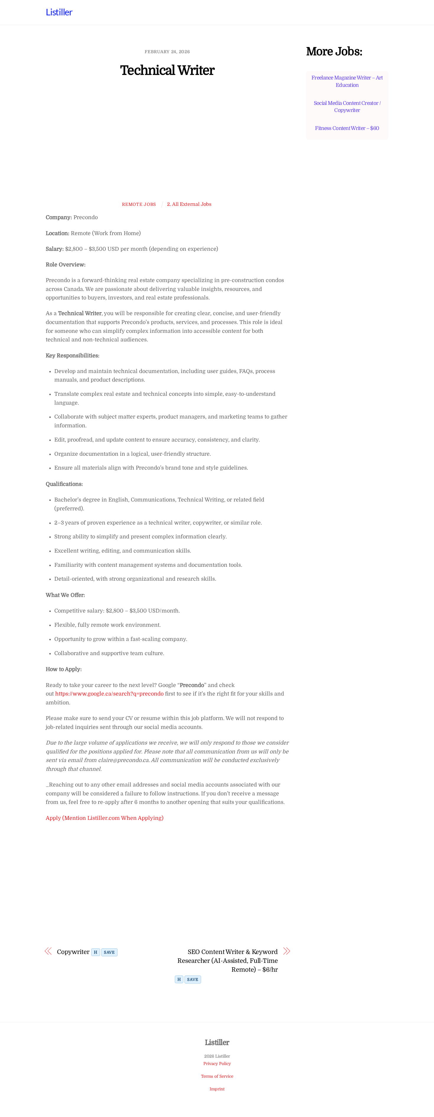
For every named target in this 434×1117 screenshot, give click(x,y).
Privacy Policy (217, 1063)
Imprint (217, 1089)
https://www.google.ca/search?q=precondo (109, 694)
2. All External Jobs (189, 204)
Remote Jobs (139, 204)
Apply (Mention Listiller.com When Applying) (105, 818)
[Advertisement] (167, 143)
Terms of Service (217, 1076)
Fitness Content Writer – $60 (347, 128)
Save (109, 952)
